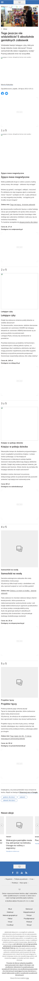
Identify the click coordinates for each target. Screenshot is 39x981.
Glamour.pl (29, 909)
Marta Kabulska (7, 84)
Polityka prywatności (21, 879)
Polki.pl (10, 918)
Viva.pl (10, 922)
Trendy (8, 837)
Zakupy (5, 29)
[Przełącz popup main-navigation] (2, 2)
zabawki (22, 797)
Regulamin (9, 879)
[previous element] (1, 837)
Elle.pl (10, 909)
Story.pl (29, 925)
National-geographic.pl (10, 915)
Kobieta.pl (10, 912)
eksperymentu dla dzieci (29, 222)
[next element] (37, 837)
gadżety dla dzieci (9, 797)
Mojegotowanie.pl (29, 912)
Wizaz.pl (29, 922)
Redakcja (15, 883)
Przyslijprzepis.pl (29, 918)
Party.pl (29, 915)
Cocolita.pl (10, 925)
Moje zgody (23, 883)
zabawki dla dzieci (9, 800)
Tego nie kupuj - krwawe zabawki (22, 204)
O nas (31, 879)
